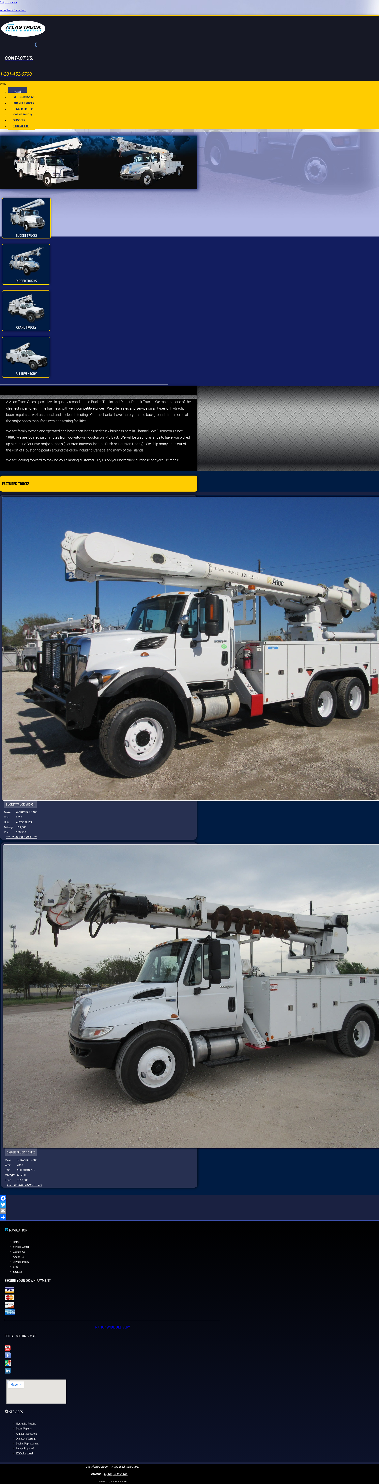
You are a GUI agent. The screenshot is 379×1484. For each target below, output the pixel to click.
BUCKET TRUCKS (23, 103)
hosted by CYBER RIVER (113, 1481)
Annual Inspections (26, 1433)
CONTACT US (21, 126)
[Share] (189, 1217)
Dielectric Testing (26, 1438)
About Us (18, 1256)
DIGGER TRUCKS (23, 109)
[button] (189, 83)
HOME (17, 91)
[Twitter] (189, 1204)
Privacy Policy (21, 1261)
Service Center (21, 1246)
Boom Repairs (24, 1428)
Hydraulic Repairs (26, 1423)
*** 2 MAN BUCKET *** (21, 837)
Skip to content (8, 2)
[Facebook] (189, 1198)
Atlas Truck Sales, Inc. (13, 10)
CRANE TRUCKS (22, 114)
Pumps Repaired (25, 1448)
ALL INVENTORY (23, 97)
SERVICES (19, 120)
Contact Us (19, 1251)
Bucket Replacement (27, 1443)
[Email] (189, 1211)
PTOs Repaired (24, 1453)
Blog (15, 1266)
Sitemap (17, 1271)
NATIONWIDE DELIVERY (112, 1327)
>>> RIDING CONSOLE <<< (24, 1185)
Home (16, 1241)
